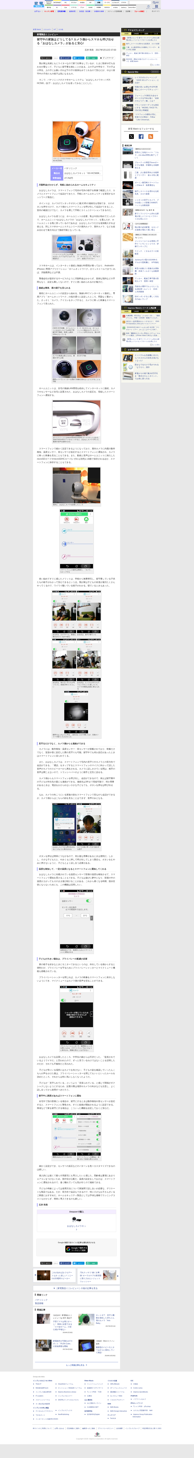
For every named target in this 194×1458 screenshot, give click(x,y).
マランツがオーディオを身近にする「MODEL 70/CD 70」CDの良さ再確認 (147, 107)
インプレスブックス (65, 1410)
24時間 (136, 34)
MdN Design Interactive (118, 1411)
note (93, 58)
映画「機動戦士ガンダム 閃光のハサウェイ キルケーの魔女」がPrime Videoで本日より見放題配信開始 (143, 335)
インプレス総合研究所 (43, 1392)
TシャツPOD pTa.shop (142, 1406)
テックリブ (111, 1415)
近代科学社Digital (93, 1414)
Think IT (38, 1384)
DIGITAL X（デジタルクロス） (69, 1400)
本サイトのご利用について (42, 1428)
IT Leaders (39, 1396)
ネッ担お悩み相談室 (43, 1404)
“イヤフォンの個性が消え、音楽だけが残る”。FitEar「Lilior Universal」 (146, 117)
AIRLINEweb (114, 1384)
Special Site (133, 72)
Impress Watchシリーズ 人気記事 (142, 308)
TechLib (113, 1418)
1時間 (126, 34)
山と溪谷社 (88, 1400)
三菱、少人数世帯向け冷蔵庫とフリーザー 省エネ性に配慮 (147, 175)
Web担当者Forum (42, 1388)
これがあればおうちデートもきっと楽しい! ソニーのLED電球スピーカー (62, 1275)
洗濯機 (128, 11)
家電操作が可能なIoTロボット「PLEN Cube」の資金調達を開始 (62, 1343)
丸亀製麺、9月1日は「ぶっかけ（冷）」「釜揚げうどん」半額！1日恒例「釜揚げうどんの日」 (143, 318)
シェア (67, 58)
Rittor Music (89, 1381)
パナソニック (41, 1300)
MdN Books (114, 1407)
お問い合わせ (59, 1428)
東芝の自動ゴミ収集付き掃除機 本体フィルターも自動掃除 (147, 271)
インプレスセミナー (65, 1396)
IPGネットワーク (137, 1403)
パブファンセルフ (139, 1399)
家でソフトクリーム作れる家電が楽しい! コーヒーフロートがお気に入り (147, 216)
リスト (55, 58)
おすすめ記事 (133, 350)
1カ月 (156, 34)
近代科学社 (88, 1411)
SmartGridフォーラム (65, 1384)
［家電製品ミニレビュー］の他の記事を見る (76, 1288)
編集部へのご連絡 (88, 1428)
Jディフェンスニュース (118, 1388)
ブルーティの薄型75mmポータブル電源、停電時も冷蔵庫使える (147, 165)
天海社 (135, 1384)
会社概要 (119, 1428)
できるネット (40, 1415)
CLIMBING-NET (92, 1407)
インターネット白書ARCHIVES (47, 1419)
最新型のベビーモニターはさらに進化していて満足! (105, 1350)
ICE (132, 1381)
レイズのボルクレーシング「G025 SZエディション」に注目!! (147, 80)
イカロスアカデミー (117, 1400)
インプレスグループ (132, 1428)
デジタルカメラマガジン (44, 1411)
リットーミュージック (95, 1384)
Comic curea (137, 1388)
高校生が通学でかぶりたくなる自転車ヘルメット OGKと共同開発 (147, 289)
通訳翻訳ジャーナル (117, 1392)
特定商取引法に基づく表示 (151, 1428)
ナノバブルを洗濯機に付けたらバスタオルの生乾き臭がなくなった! (147, 358)
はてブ (80, 58)
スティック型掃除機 (115, 11)
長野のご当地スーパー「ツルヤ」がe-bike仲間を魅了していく (147, 155)
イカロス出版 (112, 1381)
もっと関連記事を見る (75, 1365)
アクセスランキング (136, 30)
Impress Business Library (67, 1392)
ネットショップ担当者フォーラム (70, 1388)
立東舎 (89, 1396)
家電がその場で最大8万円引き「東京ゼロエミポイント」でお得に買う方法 (147, 376)
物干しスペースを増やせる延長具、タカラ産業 (142, 44)
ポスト (48, 58)
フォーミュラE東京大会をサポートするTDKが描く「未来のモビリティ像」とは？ (147, 98)
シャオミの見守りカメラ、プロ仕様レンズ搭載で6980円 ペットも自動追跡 (147, 202)
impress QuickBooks (140, 1392)
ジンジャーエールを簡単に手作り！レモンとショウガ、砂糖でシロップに (147, 243)
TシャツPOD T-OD (94, 1392)
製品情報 (39, 1303)
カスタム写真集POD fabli (142, 1410)
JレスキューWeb (116, 1396)
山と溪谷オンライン (94, 1403)
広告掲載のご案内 (73, 1428)
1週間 (146, 34)
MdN (109, 1404)
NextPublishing (63, 1414)
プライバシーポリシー (105, 1428)
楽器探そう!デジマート (95, 1388)
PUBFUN (134, 1396)
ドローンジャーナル (43, 1400)
